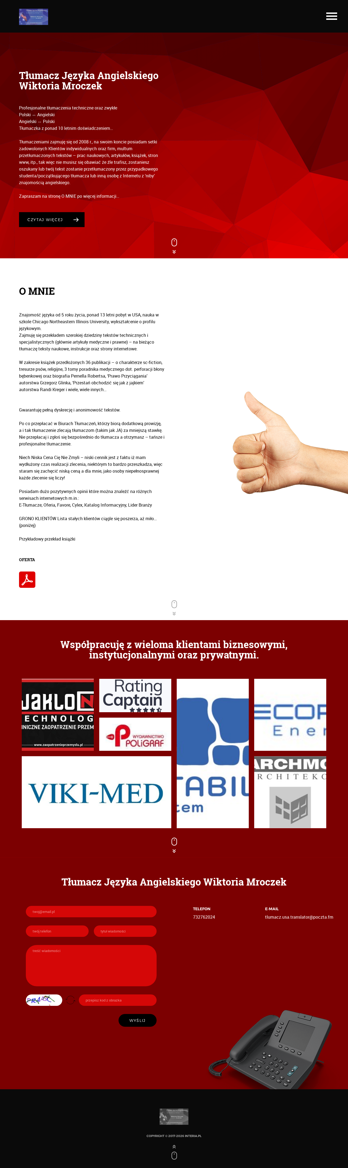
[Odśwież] (70, 999)
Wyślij (137, 1020)
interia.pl (193, 1136)
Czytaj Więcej (45, 219)
